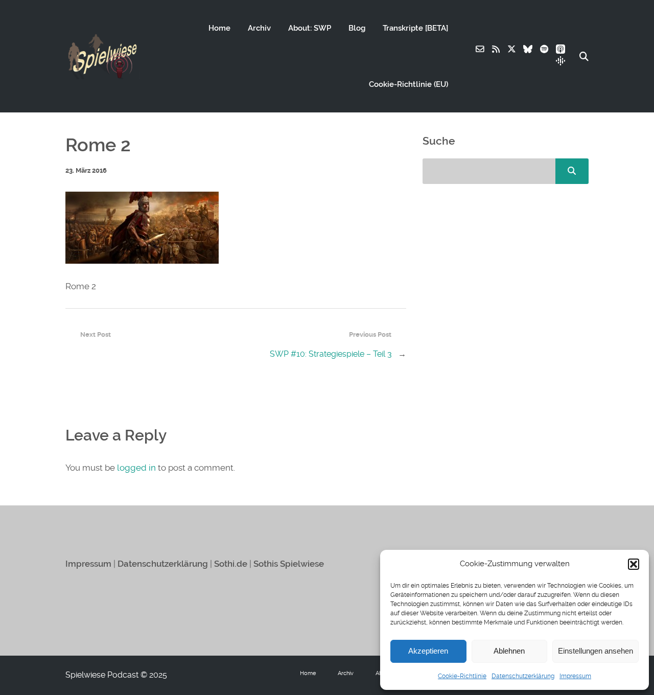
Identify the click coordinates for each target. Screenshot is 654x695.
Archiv (259, 28)
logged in (136, 467)
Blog (356, 28)
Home (219, 28)
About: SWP (309, 28)
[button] (633, 564)
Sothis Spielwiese (288, 564)
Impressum (575, 676)
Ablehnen (509, 650)
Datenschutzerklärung (523, 676)
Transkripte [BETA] (415, 28)
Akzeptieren (428, 650)
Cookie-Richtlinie (462, 676)
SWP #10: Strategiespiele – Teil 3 (331, 354)
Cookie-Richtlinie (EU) (408, 84)
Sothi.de (230, 564)
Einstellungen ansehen (595, 650)
